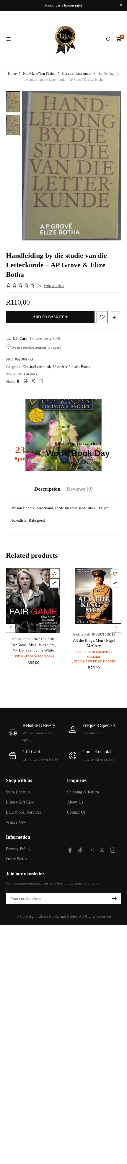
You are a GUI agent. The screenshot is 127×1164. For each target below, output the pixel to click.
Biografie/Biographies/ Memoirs (93, 654)
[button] (10, 628)
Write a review (54, 286)
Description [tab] (47, 489)
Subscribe (114, 898)
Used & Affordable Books (71, 367)
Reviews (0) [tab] (79, 489)
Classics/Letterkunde (76, 74)
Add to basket (48, 317)
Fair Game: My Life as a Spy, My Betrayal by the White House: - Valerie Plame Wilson (33, 650)
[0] (118, 39)
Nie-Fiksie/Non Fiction (39, 74)
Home (12, 74)
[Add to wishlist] (14, 100)
